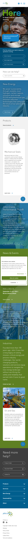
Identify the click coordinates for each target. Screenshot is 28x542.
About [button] (4, 503)
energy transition (15, 424)
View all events (6, 299)
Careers (6, 335)
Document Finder (9, 468)
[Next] (24, 44)
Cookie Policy (6, 535)
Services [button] (5, 489)
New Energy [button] (6, 493)
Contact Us (7, 474)
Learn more (7, 193)
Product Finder (8, 463)
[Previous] (21, 44)
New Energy (7, 112)
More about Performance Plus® (12, 244)
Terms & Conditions (7, 538)
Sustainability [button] (7, 498)
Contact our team (7, 384)
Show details (20, 273)
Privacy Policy (6, 533)
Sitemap (5, 528)
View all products (7, 125)
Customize (13, 282)
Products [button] (5, 484)
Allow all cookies (14, 278)
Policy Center (6, 530)
